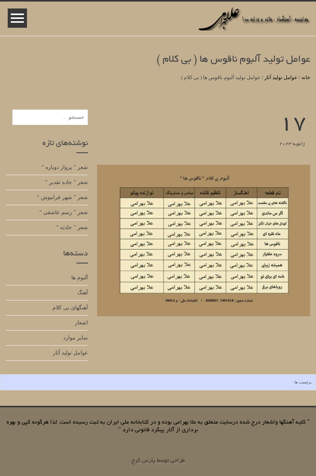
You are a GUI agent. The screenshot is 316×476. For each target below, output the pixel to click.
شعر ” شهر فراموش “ (62, 197)
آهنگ (82, 292)
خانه (305, 77)
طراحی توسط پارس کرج (158, 460)
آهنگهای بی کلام (70, 308)
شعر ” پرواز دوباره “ (65, 167)
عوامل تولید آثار (281, 77)
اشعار (81, 323)
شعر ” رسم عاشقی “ (63, 212)
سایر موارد (75, 338)
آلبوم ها (79, 277)
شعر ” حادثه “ (72, 227)
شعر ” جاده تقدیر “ (66, 182)
